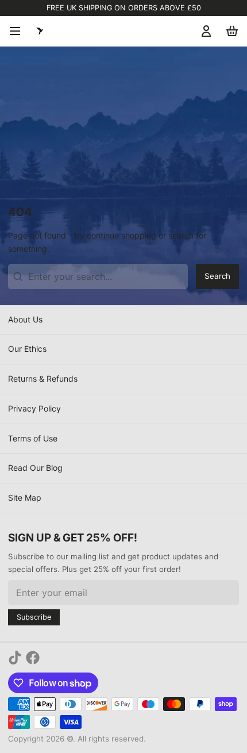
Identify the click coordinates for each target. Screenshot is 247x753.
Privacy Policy (34, 408)
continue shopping (121, 235)
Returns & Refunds (43, 378)
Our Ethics (27, 349)
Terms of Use (32, 438)
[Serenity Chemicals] (39, 31)
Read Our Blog (35, 467)
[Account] (204, 31)
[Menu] (19, 31)
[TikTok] (15, 657)
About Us (25, 319)
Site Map (24, 497)
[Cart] (230, 31)
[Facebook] (33, 657)
